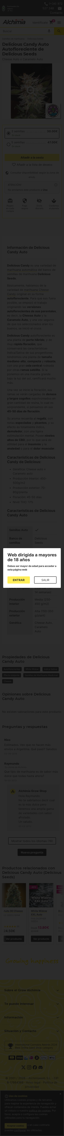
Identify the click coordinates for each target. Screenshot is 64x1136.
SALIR (45, 580)
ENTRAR (19, 580)
